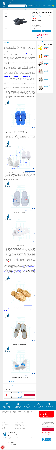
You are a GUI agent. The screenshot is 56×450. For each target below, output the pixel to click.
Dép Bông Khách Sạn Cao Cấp (48, 69)
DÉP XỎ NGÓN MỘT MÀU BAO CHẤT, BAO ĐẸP (48, 46)
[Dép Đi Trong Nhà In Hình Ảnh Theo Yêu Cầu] (40, 63)
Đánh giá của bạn (29, 394)
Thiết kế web (44, 437)
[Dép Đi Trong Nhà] (40, 88)
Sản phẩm (10, 9)
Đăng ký (49, 5)
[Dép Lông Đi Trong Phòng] (40, 79)
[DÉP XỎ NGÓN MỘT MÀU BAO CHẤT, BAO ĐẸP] (40, 47)
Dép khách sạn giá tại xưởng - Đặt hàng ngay (29, 9)
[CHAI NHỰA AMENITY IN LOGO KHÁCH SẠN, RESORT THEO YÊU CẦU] (40, 55)
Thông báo (30, 5)
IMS (47, 437)
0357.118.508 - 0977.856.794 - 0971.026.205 (37, 0)
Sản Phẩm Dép (16, 9)
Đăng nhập (45, 5)
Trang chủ (5, 9)
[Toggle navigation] (53, 6)
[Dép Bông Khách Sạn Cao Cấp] (40, 71)
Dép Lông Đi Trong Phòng (48, 78)
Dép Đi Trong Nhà (48, 85)
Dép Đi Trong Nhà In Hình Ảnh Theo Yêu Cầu (48, 62)
